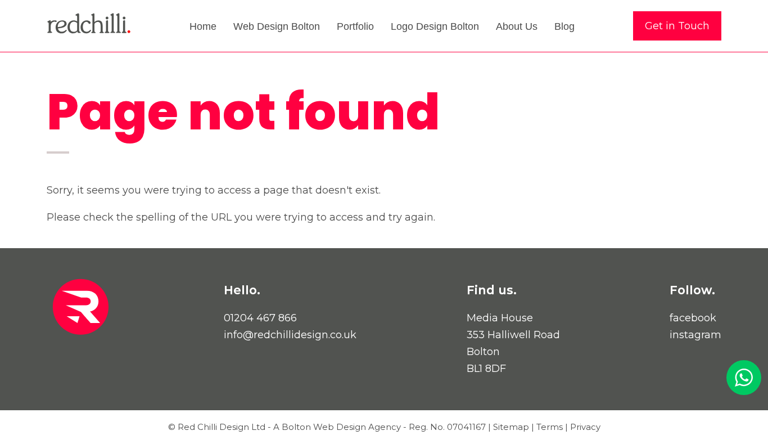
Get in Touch (677, 26)
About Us (516, 26)
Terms (549, 426)
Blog (564, 26)
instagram (695, 335)
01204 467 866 (260, 318)
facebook (693, 318)
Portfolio (355, 26)
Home (202, 26)
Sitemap (511, 426)
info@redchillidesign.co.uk (290, 335)
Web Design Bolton (276, 26)
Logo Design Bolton (435, 26)
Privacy (585, 426)
